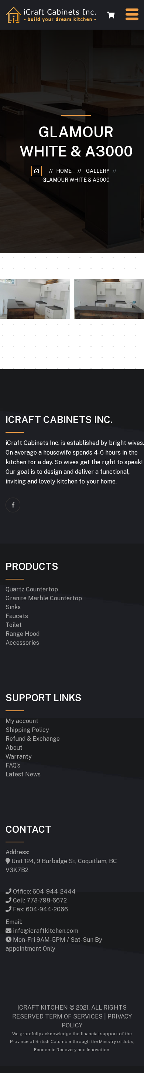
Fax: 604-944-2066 (39, 909)
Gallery (99, 171)
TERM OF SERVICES (74, 1016)
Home (65, 171)
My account (22, 720)
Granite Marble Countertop (44, 598)
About (14, 747)
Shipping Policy (27, 729)
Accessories (22, 642)
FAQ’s (13, 765)
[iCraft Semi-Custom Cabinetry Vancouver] (51, 14)
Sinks (13, 607)
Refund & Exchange (33, 738)
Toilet (14, 624)
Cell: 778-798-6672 (39, 900)
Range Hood (23, 633)
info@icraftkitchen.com (44, 930)
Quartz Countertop (32, 589)
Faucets (17, 616)
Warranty (19, 756)
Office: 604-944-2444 (43, 891)
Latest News (23, 774)
